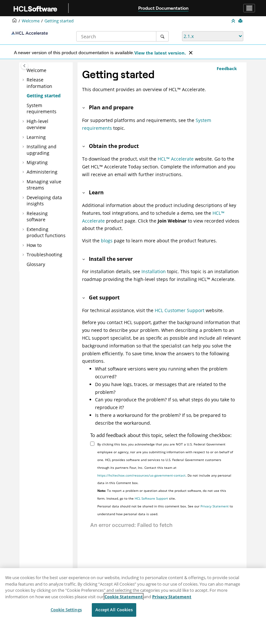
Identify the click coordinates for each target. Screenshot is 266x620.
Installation (153, 271)
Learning (36, 137)
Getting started (59, 21)
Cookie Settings (66, 610)
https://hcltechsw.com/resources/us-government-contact (141, 475)
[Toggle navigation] (249, 8)
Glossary (36, 264)
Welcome (36, 70)
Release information (39, 83)
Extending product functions (46, 232)
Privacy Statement (214, 506)
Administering (42, 172)
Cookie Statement (123, 597)
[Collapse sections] (234, 21)
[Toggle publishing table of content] (24, 65)
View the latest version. (160, 52)
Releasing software (37, 216)
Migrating (37, 162)
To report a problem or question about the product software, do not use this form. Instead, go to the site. (161, 494)
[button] (24, 70)
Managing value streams (44, 184)
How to (34, 245)
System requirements (41, 108)
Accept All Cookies (113, 610)
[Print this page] (241, 21)
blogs (107, 240)
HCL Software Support (151, 498)
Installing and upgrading (41, 149)
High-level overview (37, 124)
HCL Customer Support (179, 310)
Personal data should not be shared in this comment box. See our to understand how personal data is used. (165, 510)
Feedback (227, 68)
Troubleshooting (44, 254)
